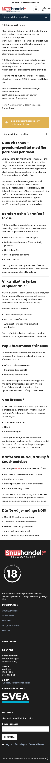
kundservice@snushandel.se (16, 682)
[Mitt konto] (36, 9)
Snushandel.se (32, 468)
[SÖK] (46, 17)
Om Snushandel (10, 610)
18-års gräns (8, 615)
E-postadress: (10, 724)
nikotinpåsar (21, 409)
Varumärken (16, 104)
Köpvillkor (6, 620)
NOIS (17, 468)
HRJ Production (33, 104)
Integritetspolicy (10, 625)
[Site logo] (14, 9)
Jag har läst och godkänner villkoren (25, 744)
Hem (4, 104)
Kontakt (6, 630)
